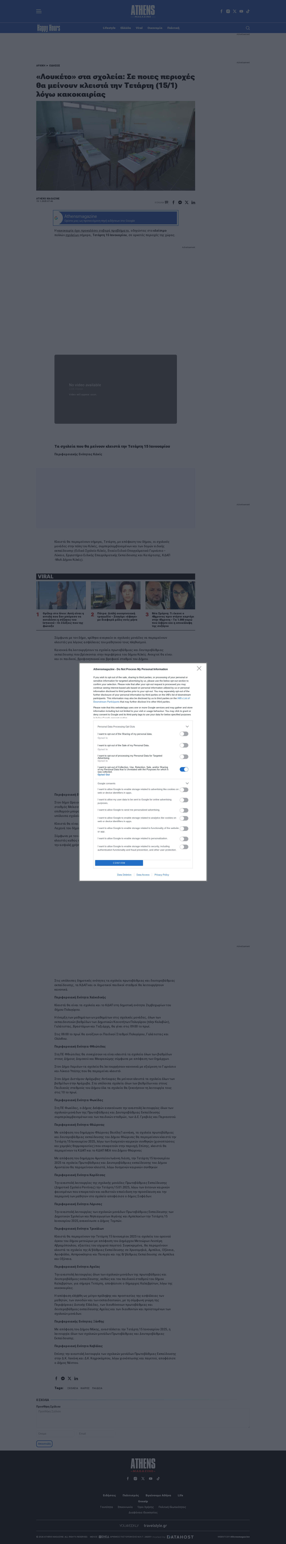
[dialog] (143, 772)
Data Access (143, 874)
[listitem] (143, 726)
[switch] (184, 734)
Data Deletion (124, 874)
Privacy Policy (162, 874)
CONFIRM (119, 863)
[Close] (200, 669)
